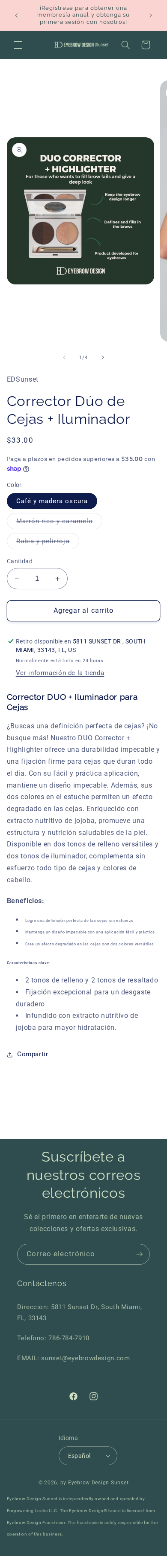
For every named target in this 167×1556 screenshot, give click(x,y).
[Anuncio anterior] (16, 15)
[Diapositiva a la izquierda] (64, 357)
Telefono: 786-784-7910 (53, 1338)
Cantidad (20, 561)
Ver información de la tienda (60, 673)
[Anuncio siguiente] (150, 15)
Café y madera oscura (52, 501)
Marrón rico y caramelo (59, 523)
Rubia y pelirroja (47, 543)
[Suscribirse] (139, 1254)
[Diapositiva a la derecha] (102, 357)
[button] (18, 45)
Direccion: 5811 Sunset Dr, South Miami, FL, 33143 (79, 1312)
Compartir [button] (32, 1054)
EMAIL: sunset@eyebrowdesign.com (73, 1358)
